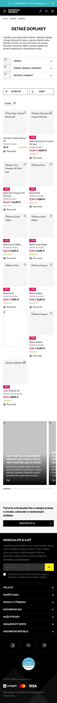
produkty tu (41, 3)
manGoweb (8, 696)
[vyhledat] (40, 11)
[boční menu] (4, 11)
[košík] (52, 11)
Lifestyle (13, 19)
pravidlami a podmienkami (16, 559)
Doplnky (21, 19)
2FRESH (21, 692)
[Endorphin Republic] (14, 11)
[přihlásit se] (46, 11)
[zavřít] (53, 3)
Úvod (5, 19)
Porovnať (11, 151)
